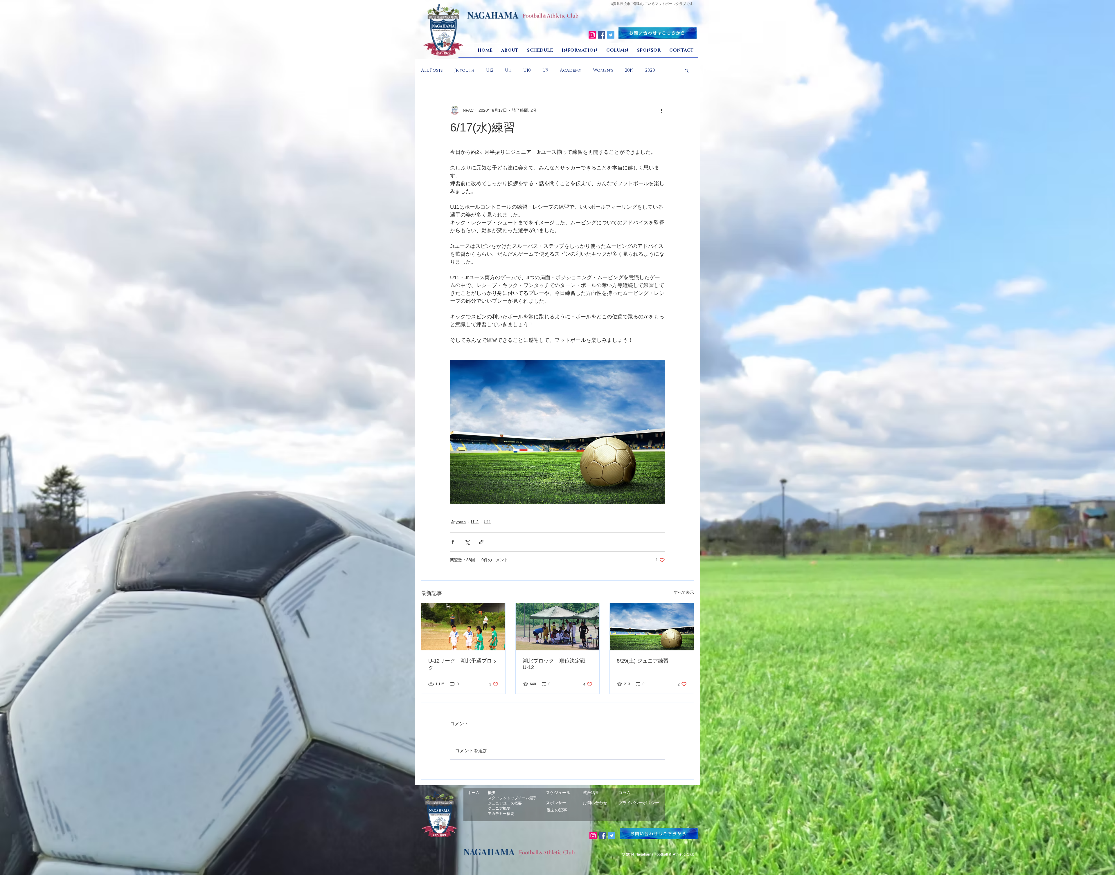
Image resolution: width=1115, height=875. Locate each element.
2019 (629, 70)
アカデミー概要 (501, 813)
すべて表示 (684, 592)
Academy (570, 70)
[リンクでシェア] (481, 542)
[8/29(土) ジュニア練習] (652, 626)
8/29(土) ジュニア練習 (642, 661)
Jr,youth (464, 70)
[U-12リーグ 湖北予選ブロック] (463, 626)
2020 (650, 70)
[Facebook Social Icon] (601, 35)
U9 (545, 70)
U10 (527, 70)
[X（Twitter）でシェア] (467, 542)
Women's (603, 70)
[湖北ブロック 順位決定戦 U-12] (558, 626)
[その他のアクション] (661, 110)
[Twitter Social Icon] (610, 35)
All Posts (432, 70)
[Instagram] (592, 35)
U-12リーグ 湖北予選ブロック (462, 664)
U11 (508, 70)
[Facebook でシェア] (453, 542)
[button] (686, 70)
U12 (489, 70)
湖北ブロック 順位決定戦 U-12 (557, 664)
